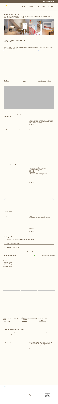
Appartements (30, 6)
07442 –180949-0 (9, 262)
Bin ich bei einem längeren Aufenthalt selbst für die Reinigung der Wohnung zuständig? (22, 251)
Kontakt (43, 6)
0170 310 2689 (7, 263)
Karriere (37, 6)
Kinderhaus (23, 6)
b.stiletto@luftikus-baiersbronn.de (10, 264)
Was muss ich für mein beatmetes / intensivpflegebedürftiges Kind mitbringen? (20, 239)
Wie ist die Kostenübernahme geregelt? (13, 243)
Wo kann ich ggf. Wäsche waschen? (13, 247)
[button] (5, 97)
